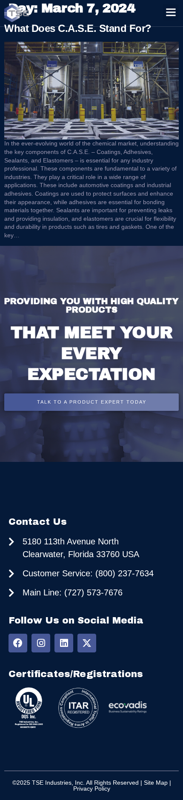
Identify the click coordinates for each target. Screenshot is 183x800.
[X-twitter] (86, 643)
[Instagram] (40, 643)
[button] (171, 12)
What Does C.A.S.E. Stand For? (78, 28)
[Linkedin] (63, 643)
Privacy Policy (91, 788)
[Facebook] (18, 643)
